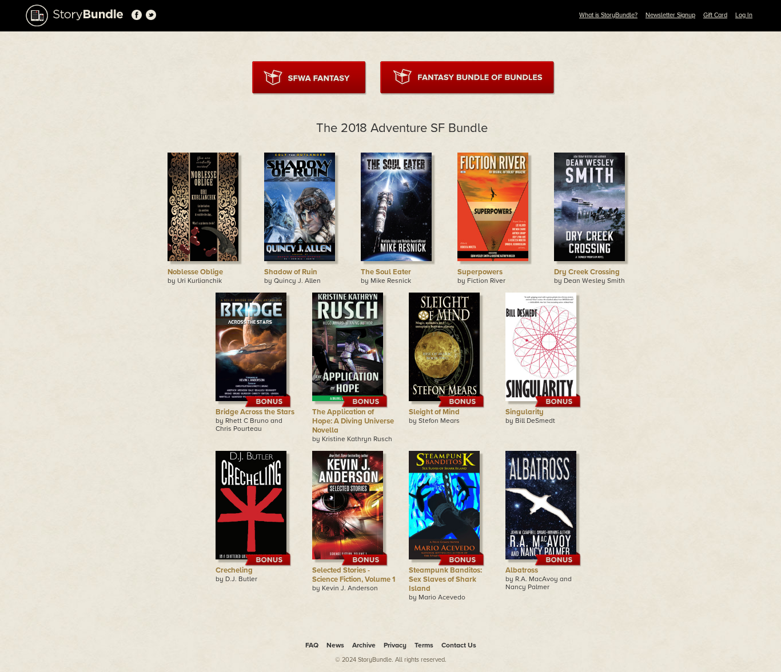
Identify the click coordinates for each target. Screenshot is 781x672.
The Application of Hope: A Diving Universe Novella (353, 421)
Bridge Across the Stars (255, 412)
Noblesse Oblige (195, 272)
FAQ (311, 645)
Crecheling (234, 570)
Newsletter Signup (670, 15)
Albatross (521, 570)
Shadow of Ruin (290, 272)
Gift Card (715, 15)
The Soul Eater (386, 272)
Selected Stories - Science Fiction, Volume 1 (353, 575)
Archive (364, 645)
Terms (424, 645)
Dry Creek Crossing (587, 272)
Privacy (395, 645)
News (335, 645)
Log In (743, 15)
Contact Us (458, 645)
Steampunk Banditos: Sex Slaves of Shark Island (445, 579)
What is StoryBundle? (608, 15)
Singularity (524, 412)
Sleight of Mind (434, 412)
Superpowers (480, 272)
